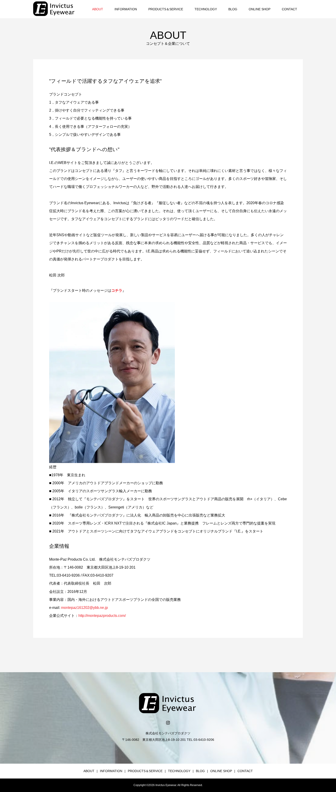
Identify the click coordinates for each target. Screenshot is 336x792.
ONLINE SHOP (259, 9)
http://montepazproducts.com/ (102, 616)
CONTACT (289, 9)
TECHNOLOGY (206, 9)
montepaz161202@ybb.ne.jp (84, 608)
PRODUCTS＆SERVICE (165, 9)
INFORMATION (126, 9)
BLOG (232, 9)
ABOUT (97, 9)
